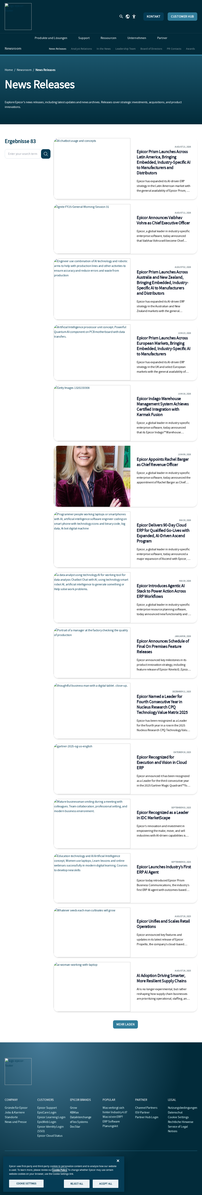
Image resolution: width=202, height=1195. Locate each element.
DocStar (75, 1127)
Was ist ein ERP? (113, 1117)
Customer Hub (182, 17)
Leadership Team (125, 48)
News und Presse (15, 1122)
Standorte (11, 1117)
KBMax (74, 1112)
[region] (63, 1174)
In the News (104, 48)
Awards (190, 48)
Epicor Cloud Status (49, 1136)
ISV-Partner (142, 1112)
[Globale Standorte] (127, 16)
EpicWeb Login (46, 1122)
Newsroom (13, 48)
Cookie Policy (60, 1170)
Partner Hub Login (146, 1117)
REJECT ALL (76, 1183)
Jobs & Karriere (14, 1112)
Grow (73, 1108)
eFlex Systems (79, 1122)
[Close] (118, 1160)
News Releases (57, 48)
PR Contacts (174, 48)
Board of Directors (151, 48)
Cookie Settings (178, 1117)
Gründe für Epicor (16, 1108)
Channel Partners (146, 1108)
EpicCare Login (46, 1112)
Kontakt (153, 17)
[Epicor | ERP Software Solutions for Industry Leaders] (18, 16)
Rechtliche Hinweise (180, 1122)
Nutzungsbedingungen (182, 1108)
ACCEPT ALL (105, 1183)
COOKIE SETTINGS (26, 1183)
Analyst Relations (81, 48)
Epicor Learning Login (51, 1117)
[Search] (45, 154)
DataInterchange (80, 1117)
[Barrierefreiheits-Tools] (134, 16)
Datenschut (175, 1112)
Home (9, 70)
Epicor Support (47, 1108)
